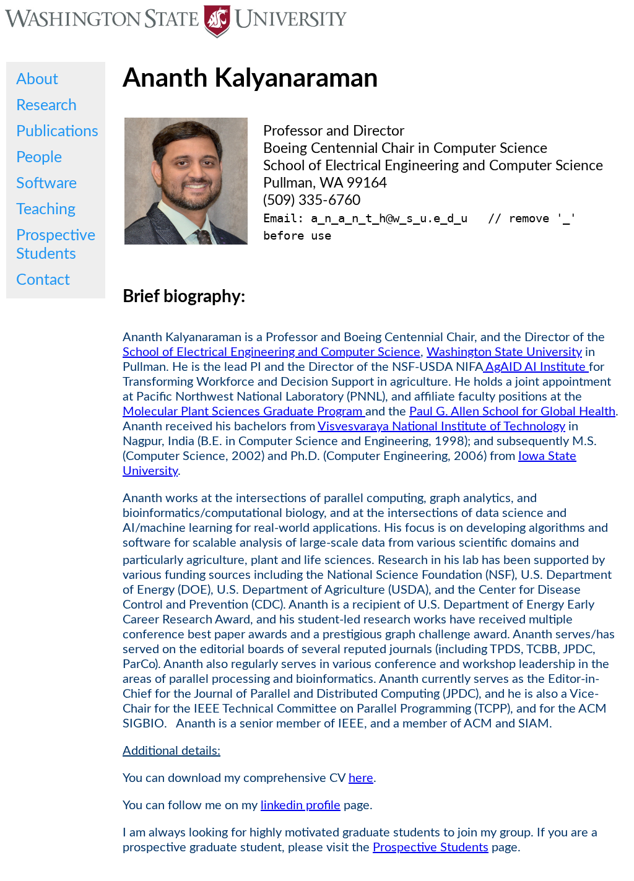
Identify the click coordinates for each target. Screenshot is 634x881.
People (39, 157)
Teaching (46, 209)
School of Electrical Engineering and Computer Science (271, 352)
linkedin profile (301, 805)
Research (46, 105)
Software (46, 183)
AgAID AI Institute (536, 367)
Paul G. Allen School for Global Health (512, 412)
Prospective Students (55, 245)
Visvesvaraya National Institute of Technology (441, 426)
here (361, 778)
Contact (43, 280)
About (37, 79)
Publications (57, 131)
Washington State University (504, 352)
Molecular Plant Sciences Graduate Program (244, 412)
